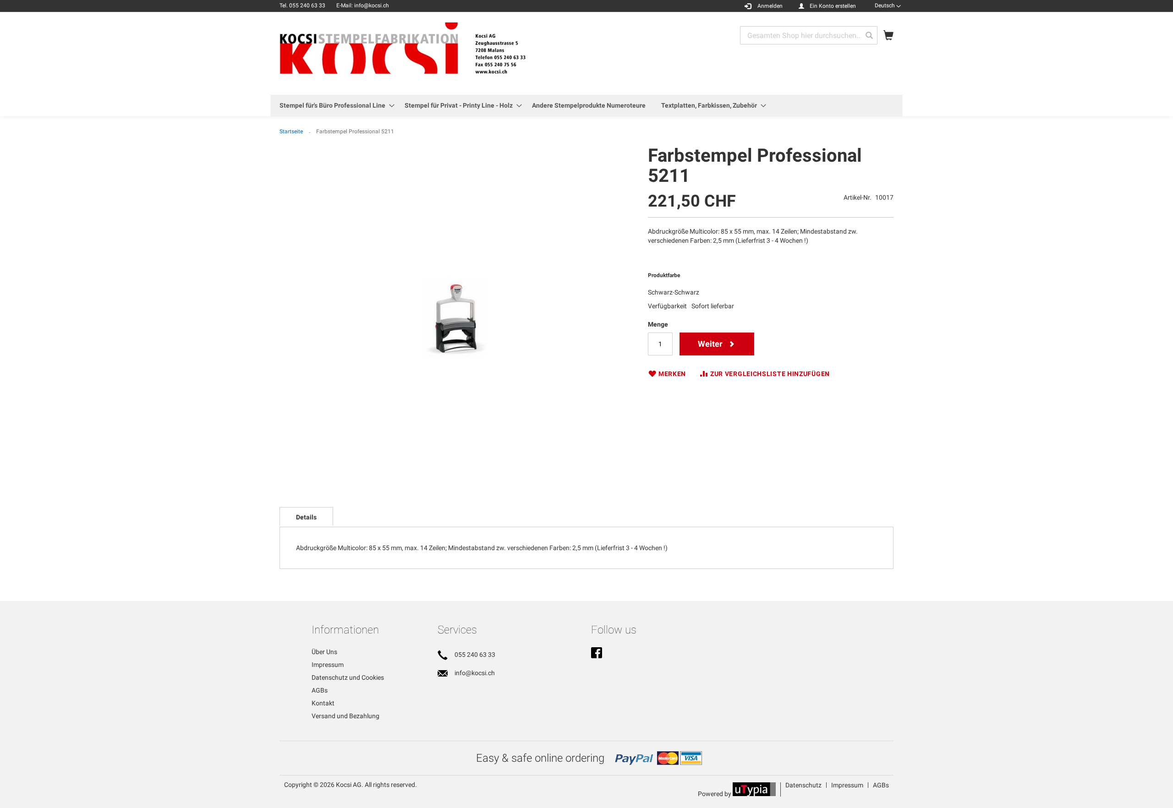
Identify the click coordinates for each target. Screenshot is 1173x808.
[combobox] (808, 35)
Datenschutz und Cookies (348, 677)
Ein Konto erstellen (833, 6)
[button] (888, 5)
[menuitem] (334, 105)
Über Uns (324, 651)
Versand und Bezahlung (345, 716)
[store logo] (426, 52)
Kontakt (323, 703)
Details (306, 517)
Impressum (328, 664)
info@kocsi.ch (475, 673)
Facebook (596, 653)
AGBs (320, 690)
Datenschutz (803, 785)
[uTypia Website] (754, 793)
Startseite (291, 131)
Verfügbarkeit (667, 306)
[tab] (306, 516)
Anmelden (770, 6)
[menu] (586, 105)
